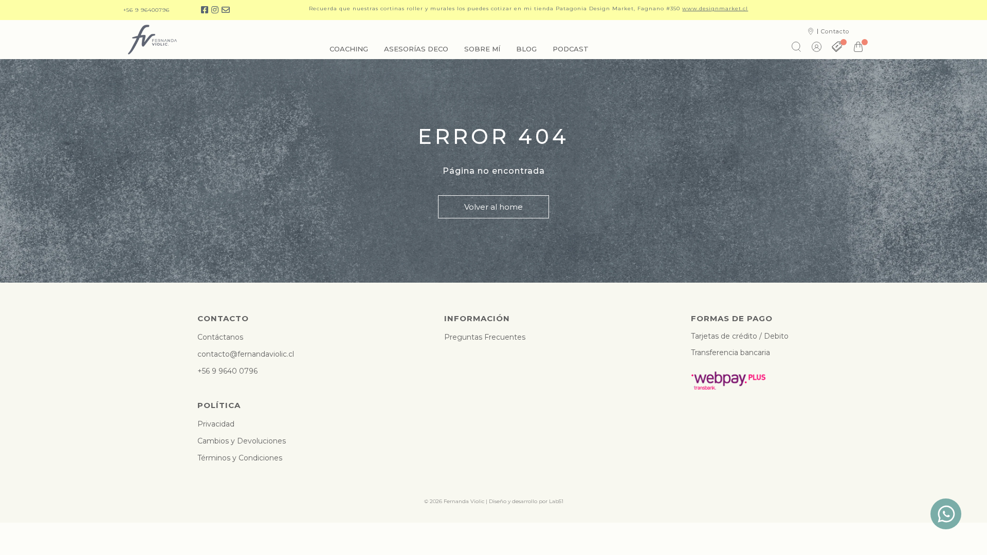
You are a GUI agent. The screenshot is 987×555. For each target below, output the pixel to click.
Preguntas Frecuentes (484, 337)
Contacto (835, 31)
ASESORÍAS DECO (416, 49)
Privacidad (215, 424)
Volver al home (493, 207)
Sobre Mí (482, 49)
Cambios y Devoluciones (241, 441)
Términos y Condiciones (239, 457)
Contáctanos (220, 337)
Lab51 (556, 501)
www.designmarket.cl (715, 8)
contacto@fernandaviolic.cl (245, 354)
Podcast (571, 49)
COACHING (349, 49)
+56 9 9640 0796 (227, 371)
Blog (526, 49)
